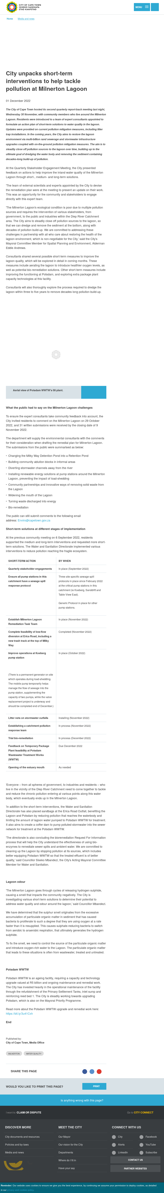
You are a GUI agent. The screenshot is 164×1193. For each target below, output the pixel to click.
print (96, 1086)
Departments (65, 1152)
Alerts (121, 1144)
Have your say (66, 1168)
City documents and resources (22, 1136)
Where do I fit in (67, 1160)
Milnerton (14, 1053)
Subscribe (151, 1152)
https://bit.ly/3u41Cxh (19, 1013)
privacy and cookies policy (20, 1190)
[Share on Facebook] (84, 1071)
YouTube (150, 1144)
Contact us (135, 1159)
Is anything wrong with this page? (82, 1100)
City (120, 1136)
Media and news (26, 18)
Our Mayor (64, 1136)
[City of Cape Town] (23, 7)
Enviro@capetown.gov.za (34, 520)
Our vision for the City (70, 1144)
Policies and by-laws (17, 1144)
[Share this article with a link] (99, 1071)
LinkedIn (122, 1152)
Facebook (151, 1136)
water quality (33, 1053)
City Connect (144, 1112)
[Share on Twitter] (92, 1071)
